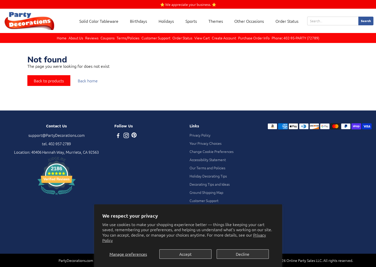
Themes (215, 21)
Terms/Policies (128, 37)
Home (62, 37)
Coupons (108, 37)
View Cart (202, 37)
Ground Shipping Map (206, 192)
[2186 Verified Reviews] (56, 195)
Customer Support (155, 37)
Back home (88, 80)
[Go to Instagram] (126, 136)
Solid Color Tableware (98, 21)
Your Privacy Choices (206, 143)
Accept (185, 254)
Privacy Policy (200, 135)
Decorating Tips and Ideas (210, 184)
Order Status (286, 21)
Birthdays (138, 21)
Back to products (49, 80)
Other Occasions (249, 21)
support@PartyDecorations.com (56, 135)
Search (366, 21)
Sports (191, 21)
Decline (242, 254)
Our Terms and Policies (207, 167)
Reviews (91, 37)
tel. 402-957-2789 (56, 143)
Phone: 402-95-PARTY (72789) (295, 37)
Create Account (224, 37)
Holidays (166, 21)
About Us (76, 37)
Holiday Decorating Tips (208, 176)
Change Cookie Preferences (212, 151)
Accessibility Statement (208, 159)
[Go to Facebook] (118, 136)
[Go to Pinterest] (134, 136)
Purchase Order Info (254, 37)
